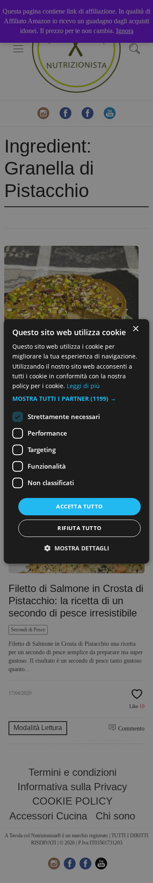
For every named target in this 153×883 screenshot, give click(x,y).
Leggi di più (83, 386)
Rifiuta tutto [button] (79, 528)
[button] (76, 399)
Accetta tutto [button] (79, 506)
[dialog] (76, 441)
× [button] (135, 329)
